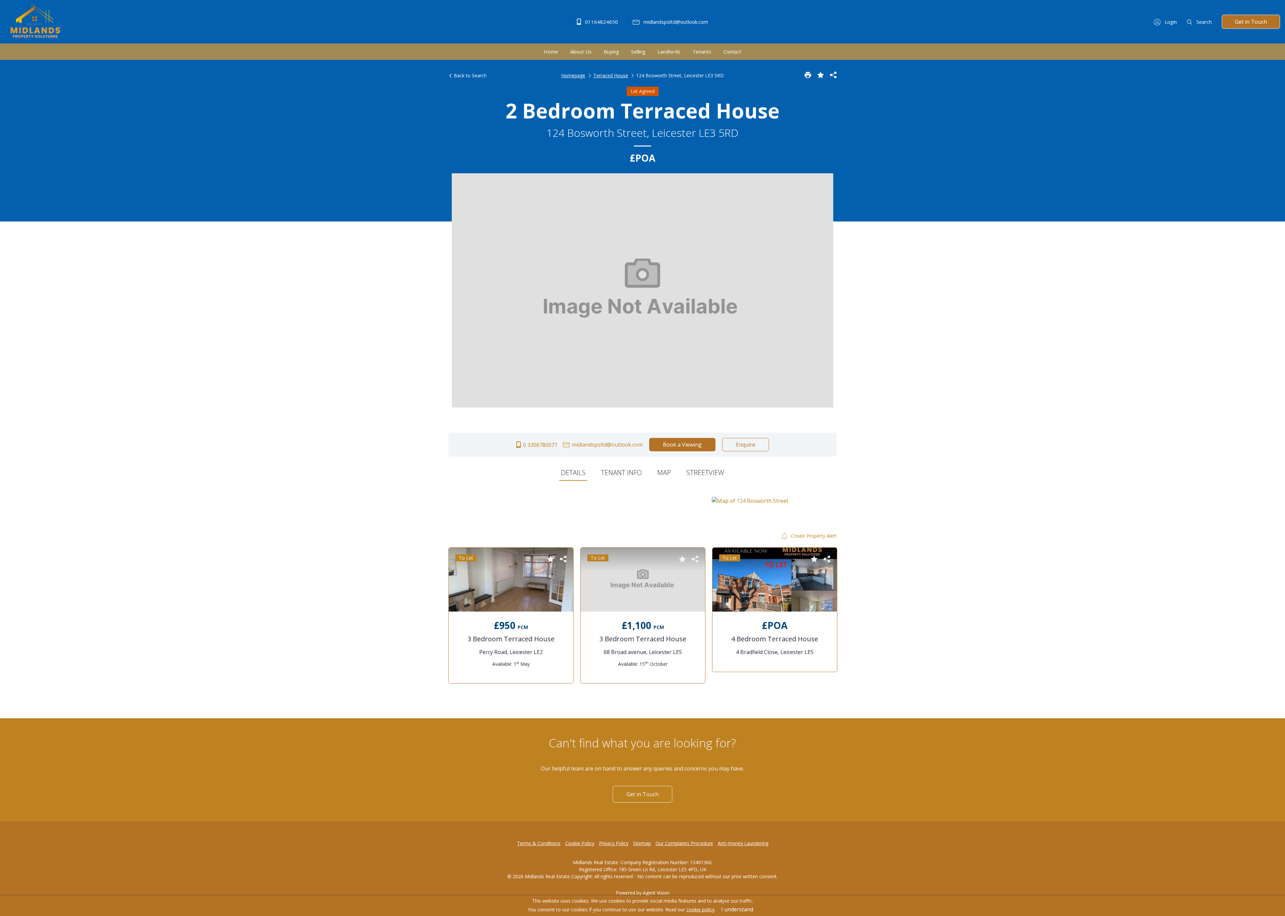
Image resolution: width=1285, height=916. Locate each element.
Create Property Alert (813, 536)
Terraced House (610, 75)
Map (664, 472)
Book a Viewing (682, 444)
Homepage (573, 75)
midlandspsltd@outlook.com (675, 21)
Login (1170, 21)
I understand (737, 909)
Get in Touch (1251, 21)
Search (1203, 21)
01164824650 (601, 21)
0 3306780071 (540, 445)
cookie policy (700, 909)
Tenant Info (621, 472)
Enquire (745, 444)
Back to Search (469, 75)
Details (573, 472)
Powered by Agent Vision (643, 893)
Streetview (705, 472)
